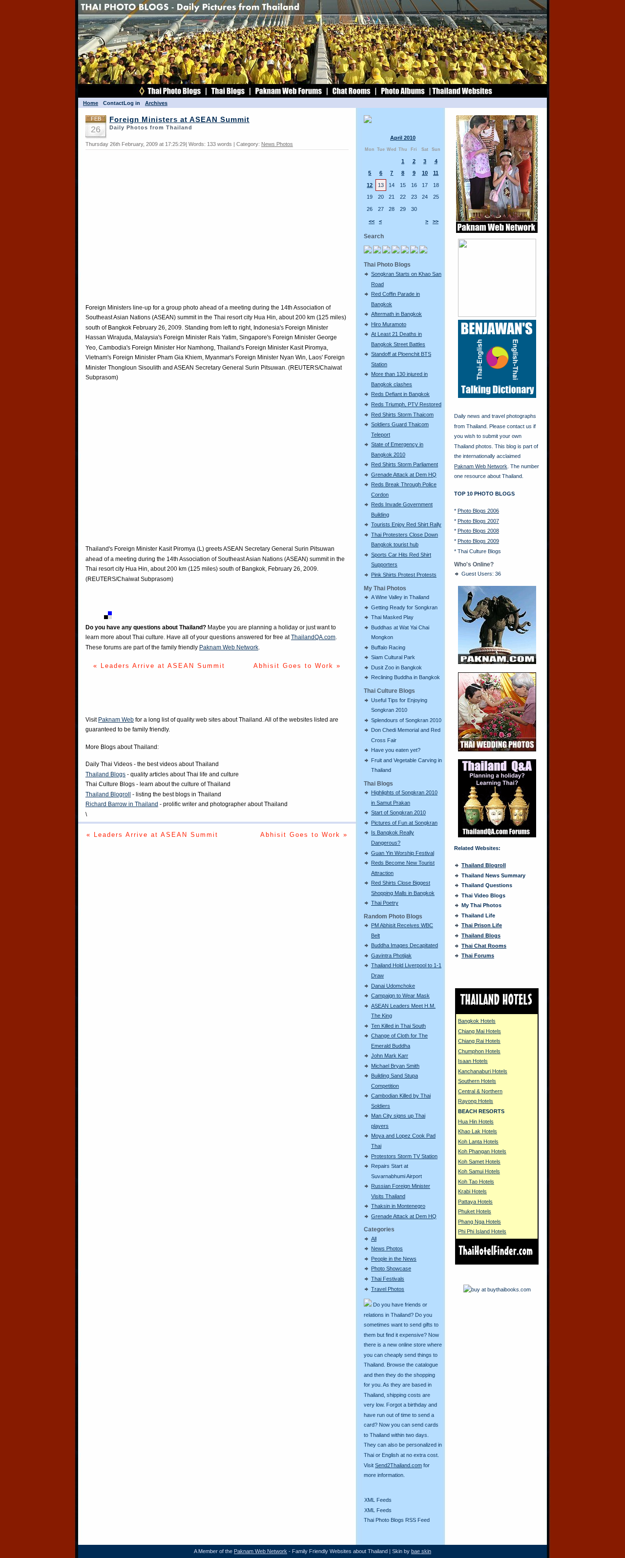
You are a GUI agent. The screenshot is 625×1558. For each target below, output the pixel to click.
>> (435, 221)
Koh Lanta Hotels (478, 1141)
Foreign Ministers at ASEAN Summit (179, 120)
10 (425, 173)
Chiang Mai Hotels (479, 1031)
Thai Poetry (384, 903)
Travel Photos (387, 1289)
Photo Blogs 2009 (478, 541)
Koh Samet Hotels (479, 1161)
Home (90, 103)
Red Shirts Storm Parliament (404, 464)
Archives (156, 103)
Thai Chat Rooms (483, 946)
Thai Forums (477, 955)
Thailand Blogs (105, 774)
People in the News (394, 1259)
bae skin (421, 1551)
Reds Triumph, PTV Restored (406, 404)
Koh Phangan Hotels (482, 1151)
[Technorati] (99, 617)
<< (372, 221)
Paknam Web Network (228, 647)
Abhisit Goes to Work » (297, 665)
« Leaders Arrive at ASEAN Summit (159, 665)
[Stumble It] (89, 617)
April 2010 (403, 138)
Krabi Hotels (472, 1191)
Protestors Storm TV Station (404, 1156)
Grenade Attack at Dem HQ (404, 475)
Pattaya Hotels (475, 1202)
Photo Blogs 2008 (478, 531)
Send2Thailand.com (398, 1465)
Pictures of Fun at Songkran (404, 823)
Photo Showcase (391, 1268)
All (373, 1239)
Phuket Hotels (474, 1211)
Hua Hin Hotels (476, 1121)
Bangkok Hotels (477, 1021)
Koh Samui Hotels (479, 1171)
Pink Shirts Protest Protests (404, 575)
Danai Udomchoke (393, 986)
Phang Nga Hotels (479, 1222)
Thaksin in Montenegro (398, 1206)
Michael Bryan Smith (395, 1066)
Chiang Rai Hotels (479, 1041)
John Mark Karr (389, 1056)
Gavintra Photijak (391, 955)
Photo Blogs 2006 (478, 511)
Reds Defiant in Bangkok (400, 394)
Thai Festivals (387, 1279)
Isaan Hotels (473, 1061)
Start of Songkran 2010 (398, 812)
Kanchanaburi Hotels (482, 1071)
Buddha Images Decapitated (404, 945)
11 (435, 173)
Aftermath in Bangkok (396, 314)
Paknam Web (116, 719)
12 (370, 185)
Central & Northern (480, 1091)
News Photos (387, 1248)
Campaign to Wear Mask (400, 995)
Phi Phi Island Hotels (482, 1231)
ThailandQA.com (313, 637)
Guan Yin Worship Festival (402, 853)
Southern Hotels (477, 1081)
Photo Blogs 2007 (478, 521)
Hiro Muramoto (388, 324)
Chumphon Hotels (479, 1051)
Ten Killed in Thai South (398, 1026)
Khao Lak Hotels (477, 1131)
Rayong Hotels (475, 1101)
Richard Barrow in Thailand (121, 804)
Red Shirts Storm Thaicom (402, 414)
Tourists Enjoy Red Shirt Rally (406, 524)
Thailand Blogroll (108, 794)
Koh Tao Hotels (476, 1181)
